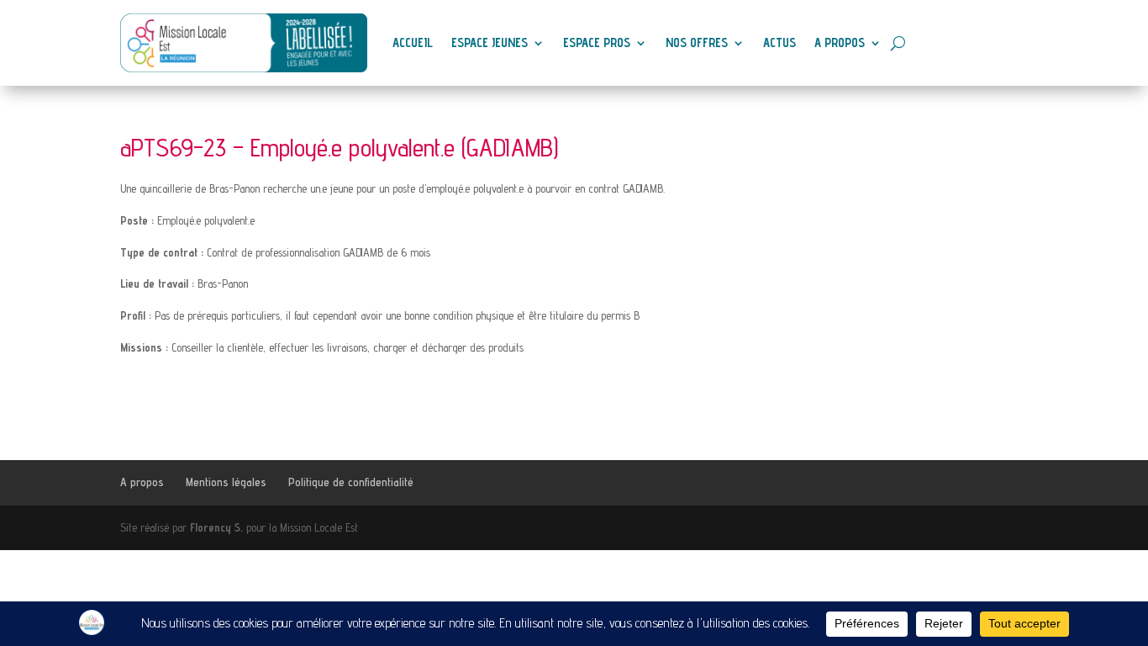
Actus (779, 42)
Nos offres (697, 42)
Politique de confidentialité (350, 482)
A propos (839, 42)
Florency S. (216, 527)
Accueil (412, 42)
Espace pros (596, 42)
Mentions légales (226, 482)
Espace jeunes (489, 42)
